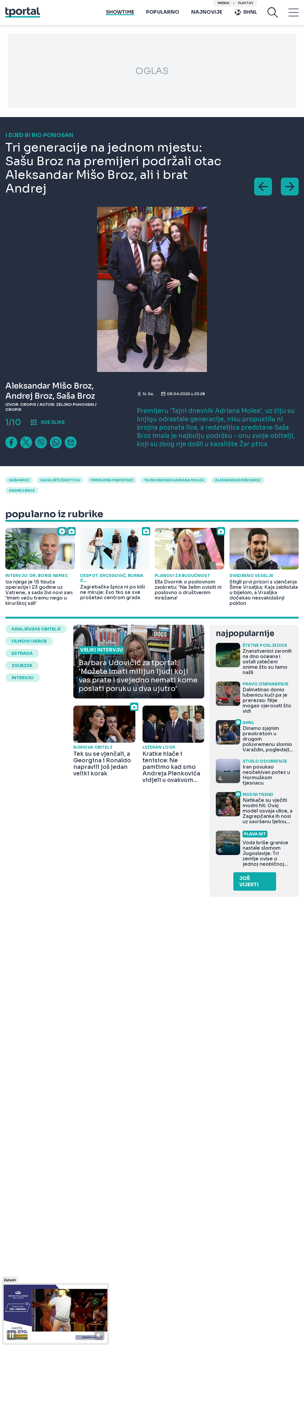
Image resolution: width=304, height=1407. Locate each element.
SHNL (250, 12)
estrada (22, 653)
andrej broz (22, 490)
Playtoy (245, 3)
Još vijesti (249, 881)
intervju (23, 677)
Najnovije (206, 12)
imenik (223, 3)
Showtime (120, 12)
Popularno (162, 12)
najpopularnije (245, 633)
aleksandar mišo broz (238, 480)
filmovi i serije (29, 641)
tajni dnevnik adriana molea (174, 480)
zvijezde (22, 665)
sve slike (53, 422)
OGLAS (152, 71)
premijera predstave (112, 480)
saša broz (19, 480)
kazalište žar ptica (60, 480)
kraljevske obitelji (36, 629)
